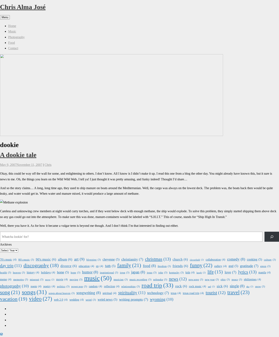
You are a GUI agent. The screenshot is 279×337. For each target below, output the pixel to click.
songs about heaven (62, 293)
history (33, 272)
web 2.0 (61, 299)
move (49, 280)
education (86, 266)
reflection (111, 286)
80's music (26, 259)
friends (180, 266)
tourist (215, 292)
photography (14, 286)
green (265, 266)
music (98, 278)
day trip (11, 265)
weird (91, 299)
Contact (13, 48)
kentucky (176, 272)
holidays (48, 272)
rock (181, 286)
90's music (46, 259)
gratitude (249, 266)
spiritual (109, 293)
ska (249, 286)
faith (110, 266)
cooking (254, 259)
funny (201, 265)
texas (176, 293)
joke (162, 272)
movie (62, 279)
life (215, 271)
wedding (76, 299)
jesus (151, 272)
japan (138, 272)
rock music (197, 286)
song (10, 292)
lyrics (247, 271)
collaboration (215, 259)
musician (121, 279)
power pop (79, 286)
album (65, 259)
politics (63, 286)
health (5, 272)
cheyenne (111, 259)
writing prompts (133, 299)
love (230, 272)
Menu (5, 17)
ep (99, 266)
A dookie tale (18, 154)
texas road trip (193, 293)
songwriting (88, 293)
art (79, 259)
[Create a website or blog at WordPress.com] (1, 334)
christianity (132, 259)
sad (211, 286)
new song (196, 279)
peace (237, 279)
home (63, 272)
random (95, 286)
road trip (157, 285)
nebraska (160, 279)
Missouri (36, 279)
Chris (48, 164)
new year (212, 279)
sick (222, 286)
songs (34, 292)
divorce (68, 266)
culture (270, 259)
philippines (252, 279)
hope (75, 272)
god (233, 266)
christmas (158, 259)
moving (76, 279)
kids (190, 272)
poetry (49, 286)
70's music (8, 259)
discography (41, 265)
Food (11, 42)
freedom (164, 266)
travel (238, 292)
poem (36, 286)
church (180, 259)
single (237, 286)
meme (5, 279)
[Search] (271, 237)
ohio (225, 279)
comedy (236, 259)
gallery (220, 266)
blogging (93, 259)
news (178, 278)
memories (20, 279)
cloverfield (197, 260)
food (149, 266)
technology (158, 293)
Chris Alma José (23, 7)
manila (264, 272)
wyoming (161, 299)
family (129, 265)
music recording (140, 279)
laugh (201, 273)
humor (90, 272)
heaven (19, 272)
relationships (130, 286)
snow (260, 286)
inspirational (109, 272)
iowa (124, 272)
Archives (6, 244)
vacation (13, 299)
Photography (16, 37)
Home (12, 26)
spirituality (131, 292)
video (40, 299)
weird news (107, 299)
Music (12, 31)
